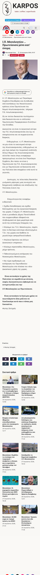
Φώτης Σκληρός (9, 347)
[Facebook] (28, 32)
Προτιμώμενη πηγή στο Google (20, 23)
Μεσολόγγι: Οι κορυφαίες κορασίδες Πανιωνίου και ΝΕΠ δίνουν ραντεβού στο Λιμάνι (10, 492)
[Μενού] (36, 28)
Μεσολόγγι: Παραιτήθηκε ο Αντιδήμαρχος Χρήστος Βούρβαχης (28, 491)
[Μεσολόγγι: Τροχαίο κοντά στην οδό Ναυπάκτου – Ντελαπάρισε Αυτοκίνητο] (29, 509)
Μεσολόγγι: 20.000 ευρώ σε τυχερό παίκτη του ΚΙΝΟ (9, 519)
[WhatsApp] (21, 364)
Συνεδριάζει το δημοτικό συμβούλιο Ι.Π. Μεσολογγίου (29, 457)
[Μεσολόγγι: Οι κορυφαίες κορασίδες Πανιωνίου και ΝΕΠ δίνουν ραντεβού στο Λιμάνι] (10, 480)
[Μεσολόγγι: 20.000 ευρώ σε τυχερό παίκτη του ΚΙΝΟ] (10, 509)
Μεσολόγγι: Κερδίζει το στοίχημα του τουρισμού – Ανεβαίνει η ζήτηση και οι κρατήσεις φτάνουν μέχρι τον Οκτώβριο (10, 461)
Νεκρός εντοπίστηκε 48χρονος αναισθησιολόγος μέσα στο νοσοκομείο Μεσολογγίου (10, 422)
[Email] (5, 359)
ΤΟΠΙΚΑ (21, 55)
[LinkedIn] (13, 364)
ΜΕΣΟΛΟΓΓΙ (14, 55)
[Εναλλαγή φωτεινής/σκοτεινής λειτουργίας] (30, 27)
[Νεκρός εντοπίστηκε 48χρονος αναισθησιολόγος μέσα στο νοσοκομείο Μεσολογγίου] (10, 410)
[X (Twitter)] (13, 359)
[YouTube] (7, 32)
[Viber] (33, 32)
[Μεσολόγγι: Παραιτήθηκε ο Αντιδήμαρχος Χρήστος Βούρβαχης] (29, 480)
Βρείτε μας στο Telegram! (13, 20)
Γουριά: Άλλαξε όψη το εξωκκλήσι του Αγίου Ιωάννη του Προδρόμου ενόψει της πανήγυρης (28, 391)
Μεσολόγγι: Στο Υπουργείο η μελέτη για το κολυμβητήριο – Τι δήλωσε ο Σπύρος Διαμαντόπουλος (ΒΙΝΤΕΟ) (10, 392)
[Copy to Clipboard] (5, 364)
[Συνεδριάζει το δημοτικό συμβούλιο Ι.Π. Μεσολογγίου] (29, 447)
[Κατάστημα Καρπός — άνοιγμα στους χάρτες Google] (20, 8)
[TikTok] (12, 32)
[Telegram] (17, 32)
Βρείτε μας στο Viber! (29, 20)
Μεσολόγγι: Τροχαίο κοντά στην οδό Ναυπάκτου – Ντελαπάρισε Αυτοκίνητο (29, 521)
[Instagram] (22, 32)
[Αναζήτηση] (24, 28)
